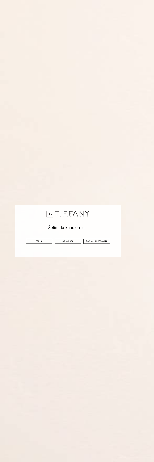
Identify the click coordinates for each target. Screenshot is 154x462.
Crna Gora (67, 241)
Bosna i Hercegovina (96, 241)
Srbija (39, 241)
